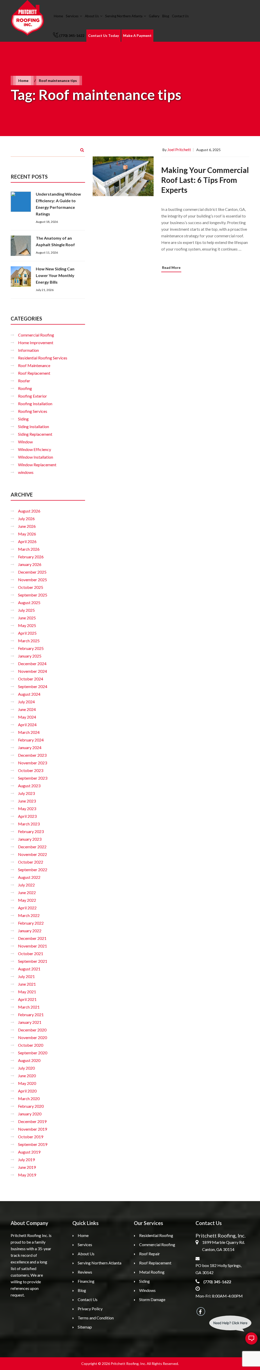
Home (58, 16)
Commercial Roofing (36, 334)
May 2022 (27, 900)
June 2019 (27, 1167)
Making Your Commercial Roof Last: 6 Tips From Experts (205, 179)
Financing (86, 1281)
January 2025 (29, 655)
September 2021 (32, 961)
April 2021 (27, 999)
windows (26, 472)
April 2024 (27, 724)
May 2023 (27, 808)
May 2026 (27, 533)
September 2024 (32, 686)
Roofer (24, 380)
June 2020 (27, 1075)
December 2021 (32, 938)
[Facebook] (201, 1311)
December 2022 (32, 846)
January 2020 (29, 1113)
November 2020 (32, 1037)
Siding (23, 418)
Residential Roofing (156, 1235)
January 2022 (29, 930)
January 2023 (29, 839)
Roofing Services (32, 411)
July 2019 (26, 1159)
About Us (92, 16)
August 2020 (29, 1060)
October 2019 (30, 1136)
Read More (171, 267)
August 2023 (29, 785)
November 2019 (32, 1129)
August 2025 (29, 602)
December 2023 (32, 755)
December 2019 (32, 1121)
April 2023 (27, 816)
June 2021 (27, 984)
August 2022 (29, 877)
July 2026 (26, 518)
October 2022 (30, 861)
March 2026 (29, 549)
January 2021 (29, 1022)
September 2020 (32, 1052)
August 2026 (29, 510)
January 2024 (29, 747)
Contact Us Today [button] (103, 35)
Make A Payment (137, 35)
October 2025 (30, 587)
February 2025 (31, 648)
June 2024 (27, 709)
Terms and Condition (96, 1317)
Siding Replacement (35, 434)
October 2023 (30, 770)
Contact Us (180, 16)
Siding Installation (33, 426)
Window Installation (35, 457)
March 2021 (29, 1006)
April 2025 (27, 633)
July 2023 (26, 793)
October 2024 (30, 678)
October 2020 (30, 1045)
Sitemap (85, 1326)
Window (25, 441)
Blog (165, 16)
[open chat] (251, 1338)
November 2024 (32, 671)
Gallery (154, 16)
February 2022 (31, 923)
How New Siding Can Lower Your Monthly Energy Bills (55, 275)
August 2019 (29, 1151)
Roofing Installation (35, 403)
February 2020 (31, 1106)
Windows (147, 1290)
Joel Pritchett (179, 149)
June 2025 (27, 617)
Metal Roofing (152, 1272)
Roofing (25, 388)
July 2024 (26, 701)
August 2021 (29, 968)
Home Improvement (35, 342)
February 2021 (31, 1014)
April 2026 (27, 541)
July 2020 (26, 1068)
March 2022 (29, 915)
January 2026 (29, 564)
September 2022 (32, 869)
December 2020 (32, 1029)
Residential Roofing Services (42, 357)
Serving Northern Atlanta (123, 16)
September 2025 (32, 594)
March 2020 (29, 1098)
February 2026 (31, 556)
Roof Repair (149, 1253)
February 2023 (31, 831)
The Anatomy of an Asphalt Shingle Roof (55, 241)
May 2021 (27, 991)
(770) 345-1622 (71, 35)
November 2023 (32, 762)
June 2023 (27, 800)
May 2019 (27, 1174)
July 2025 (26, 610)
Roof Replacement (34, 373)
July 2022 (26, 884)
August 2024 (29, 694)
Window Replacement (37, 464)
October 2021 (30, 953)
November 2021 (32, 945)
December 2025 (32, 572)
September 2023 (32, 778)
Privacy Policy (90, 1308)
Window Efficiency (34, 449)
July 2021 (26, 976)
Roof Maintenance (34, 365)
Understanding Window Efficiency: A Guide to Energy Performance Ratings (58, 204)
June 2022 (27, 892)
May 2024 (27, 717)
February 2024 (31, 739)
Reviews (85, 1272)
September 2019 (32, 1144)
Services (72, 16)
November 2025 (32, 579)
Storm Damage (152, 1299)
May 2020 (27, 1083)
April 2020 (27, 1090)
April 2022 (27, 907)
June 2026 (27, 526)
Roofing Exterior (32, 395)
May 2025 (27, 625)
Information (28, 350)
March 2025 (29, 640)
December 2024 (32, 663)
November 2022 (32, 854)
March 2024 (29, 732)
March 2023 (29, 823)
